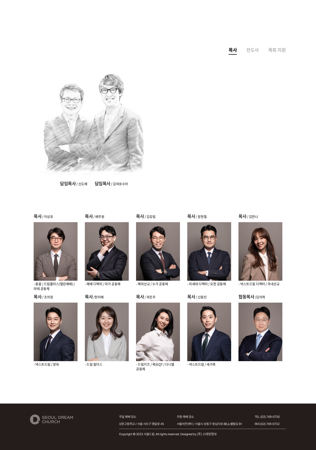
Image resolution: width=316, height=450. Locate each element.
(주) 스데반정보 (207, 434)
